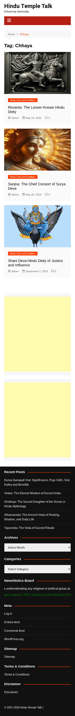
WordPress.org (13, 639)
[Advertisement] (37, 334)
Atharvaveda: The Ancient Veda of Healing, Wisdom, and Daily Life (32, 517)
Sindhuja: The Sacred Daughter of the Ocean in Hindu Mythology (34, 504)
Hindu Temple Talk (28, 6)
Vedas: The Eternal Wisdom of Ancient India (32, 493)
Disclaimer (11, 692)
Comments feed (14, 630)
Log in (8, 613)
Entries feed (12, 622)
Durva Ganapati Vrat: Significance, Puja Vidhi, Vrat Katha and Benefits (36, 482)
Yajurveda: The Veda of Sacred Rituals (29, 527)
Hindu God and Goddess (23, 100)
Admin (15, 117)
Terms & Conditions (16, 674)
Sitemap (9, 656)
